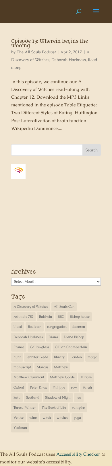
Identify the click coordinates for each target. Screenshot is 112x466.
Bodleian (34, 326)
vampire (78, 407)
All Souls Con (64, 306)
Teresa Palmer (24, 407)
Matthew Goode (62, 377)
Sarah (87, 387)
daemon (78, 326)
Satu (16, 397)
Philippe (59, 387)
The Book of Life (54, 407)
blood (17, 326)
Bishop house (80, 316)
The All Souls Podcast (36, 51)
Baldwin (45, 316)
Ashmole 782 (23, 316)
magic (92, 357)
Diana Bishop (74, 337)
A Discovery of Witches (30, 306)
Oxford (18, 387)
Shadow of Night (58, 397)
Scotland (32, 397)
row (74, 387)
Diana (53, 337)
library (59, 357)
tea (78, 397)
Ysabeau (20, 427)
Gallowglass (39, 347)
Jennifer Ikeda (37, 357)
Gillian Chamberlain (71, 347)
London (76, 357)
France (18, 347)
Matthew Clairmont (28, 377)
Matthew (61, 367)
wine (33, 417)
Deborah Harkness (68, 59)
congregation (57, 326)
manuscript (22, 367)
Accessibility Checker (78, 454)
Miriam (86, 377)
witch (47, 417)
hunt (17, 357)
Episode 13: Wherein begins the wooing (49, 43)
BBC (61, 316)
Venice (18, 417)
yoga (77, 417)
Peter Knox (38, 387)
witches (62, 417)
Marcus (42, 367)
